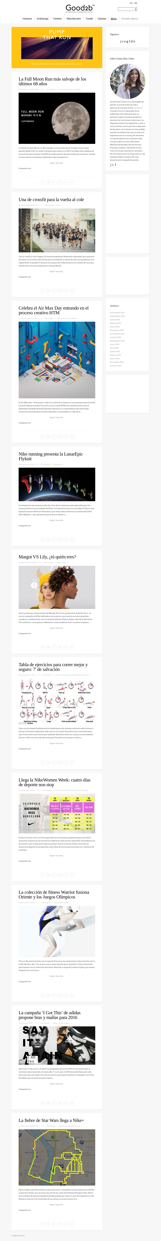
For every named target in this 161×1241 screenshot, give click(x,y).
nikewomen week (76, 790)
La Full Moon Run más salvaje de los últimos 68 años (52, 81)
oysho (61, 902)
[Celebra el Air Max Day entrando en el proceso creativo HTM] (57, 360)
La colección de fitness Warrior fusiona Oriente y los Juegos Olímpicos (54, 894)
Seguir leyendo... (57, 163)
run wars (65, 1126)
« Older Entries (18, 1236)
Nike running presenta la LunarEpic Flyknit (51, 456)
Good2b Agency (129, 18)
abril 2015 (114, 348)
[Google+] (125, 41)
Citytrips (102, 18)
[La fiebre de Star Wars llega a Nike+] (57, 1157)
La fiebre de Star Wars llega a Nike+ (51, 1120)
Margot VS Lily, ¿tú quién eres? (47, 556)
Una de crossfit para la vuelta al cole (51, 199)
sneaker (68, 318)
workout (86, 675)
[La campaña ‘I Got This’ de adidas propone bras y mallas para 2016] (57, 1045)
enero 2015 (115, 359)
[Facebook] (123, 41)
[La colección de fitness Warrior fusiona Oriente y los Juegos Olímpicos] (57, 931)
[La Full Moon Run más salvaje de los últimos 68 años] (57, 118)
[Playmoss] (134, 41)
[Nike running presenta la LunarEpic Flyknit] (57, 484)
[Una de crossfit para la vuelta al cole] (57, 230)
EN (136, 3)
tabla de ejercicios (77, 675)
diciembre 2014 (117, 362)
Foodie (89, 18)
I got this (60, 1023)
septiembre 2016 (117, 316)
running (77, 89)
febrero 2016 (115, 323)
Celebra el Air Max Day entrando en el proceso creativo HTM (54, 310)
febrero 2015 (115, 355)
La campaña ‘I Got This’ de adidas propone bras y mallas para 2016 (50, 1015)
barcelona (62, 89)
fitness (57, 790)
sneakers (74, 318)
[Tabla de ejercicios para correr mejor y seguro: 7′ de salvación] (57, 701)
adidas (55, 1023)
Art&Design (43, 18)
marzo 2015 (115, 351)
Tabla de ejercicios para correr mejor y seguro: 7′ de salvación (53, 667)
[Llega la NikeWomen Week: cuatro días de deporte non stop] (57, 813)
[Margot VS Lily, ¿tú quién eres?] (57, 587)
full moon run (70, 89)
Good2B (80, 9)
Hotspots (27, 18)
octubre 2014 (115, 366)
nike (58, 205)
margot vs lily (61, 562)
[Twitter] (120, 41)
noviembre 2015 (117, 334)
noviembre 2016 (117, 313)
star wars (77, 1126)
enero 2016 (115, 327)
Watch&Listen (74, 18)
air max (59, 318)
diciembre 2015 (117, 330)
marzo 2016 (115, 320)
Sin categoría (51, 89)
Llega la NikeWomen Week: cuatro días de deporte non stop (54, 782)
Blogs (114, 18)
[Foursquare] (132, 41)
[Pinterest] (127, 41)
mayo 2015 (114, 344)
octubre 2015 (115, 337)
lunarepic (57, 464)
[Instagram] (129, 41)
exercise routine (60, 675)
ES (131, 3)
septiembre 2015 (117, 341)
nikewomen (67, 790)
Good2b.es (137, 108)
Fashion (57, 18)
